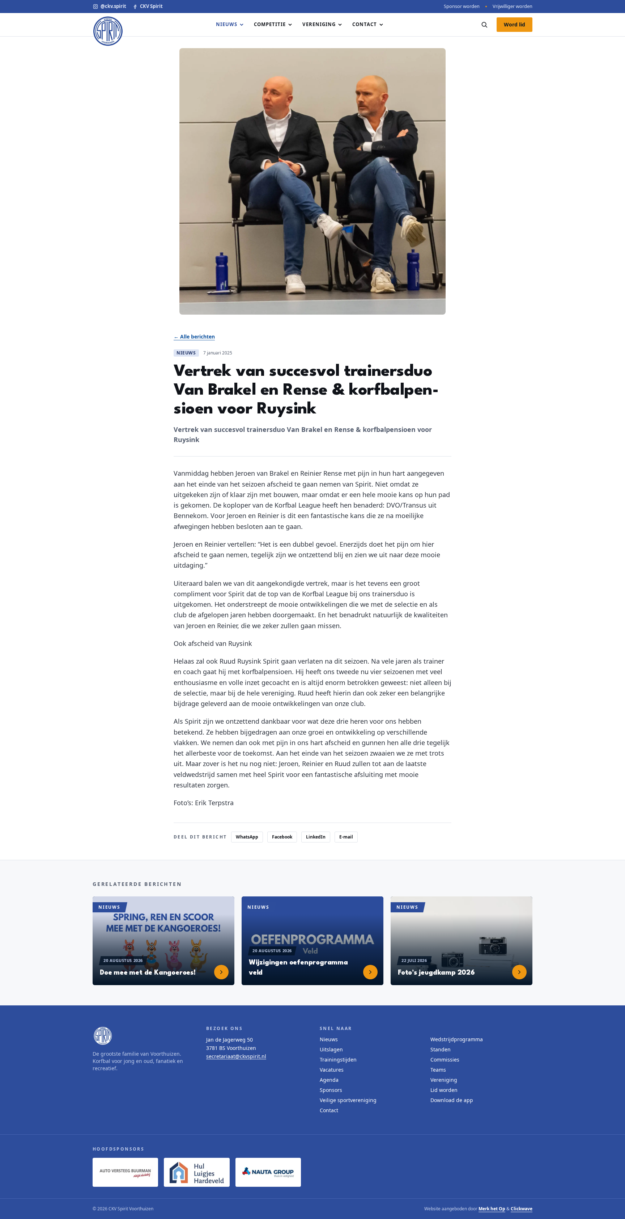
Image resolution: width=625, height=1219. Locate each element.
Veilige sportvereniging (348, 1100)
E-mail (346, 837)
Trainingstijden (338, 1059)
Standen (440, 1049)
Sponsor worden (462, 6)
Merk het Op (492, 1209)
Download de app (451, 1100)
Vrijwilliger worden (512, 6)
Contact (364, 24)
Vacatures (332, 1069)
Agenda (329, 1079)
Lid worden (444, 1089)
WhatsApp (247, 837)
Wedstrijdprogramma (456, 1039)
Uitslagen (331, 1049)
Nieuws (226, 24)
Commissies (444, 1059)
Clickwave (521, 1209)
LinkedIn (316, 837)
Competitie (270, 24)
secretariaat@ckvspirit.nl (236, 1056)
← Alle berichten (194, 336)
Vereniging (318, 24)
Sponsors (331, 1089)
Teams (438, 1069)
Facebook (282, 837)
